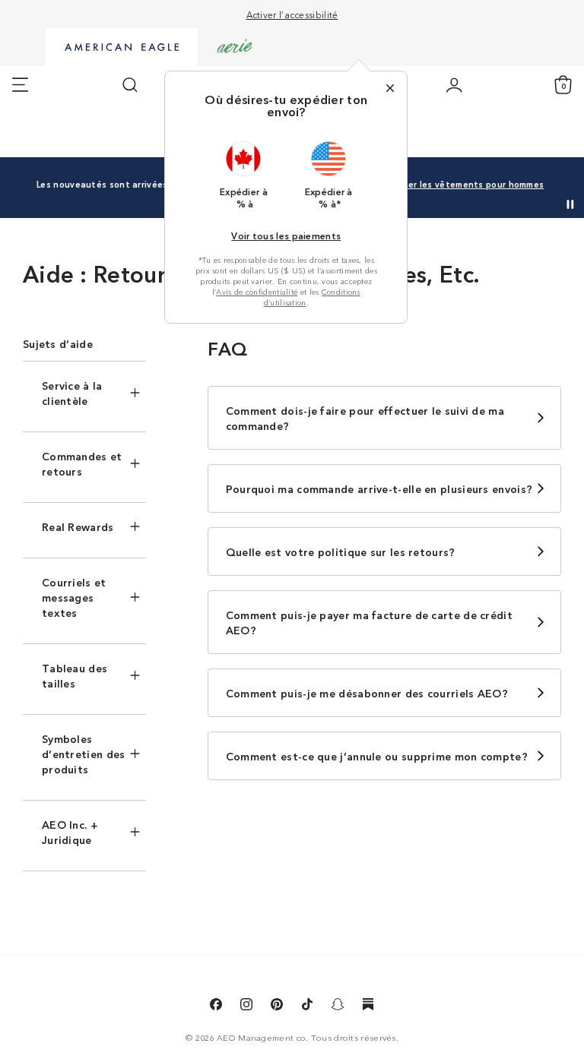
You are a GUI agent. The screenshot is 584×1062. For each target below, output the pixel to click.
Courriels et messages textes (74, 597)
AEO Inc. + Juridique (70, 832)
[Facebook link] (216, 1006)
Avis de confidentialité (256, 291)
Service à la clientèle (72, 393)
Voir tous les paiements (286, 235)
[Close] (390, 88)
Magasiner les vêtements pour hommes (457, 184)
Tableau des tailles (74, 675)
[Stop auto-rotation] (570, 204)
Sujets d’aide (58, 343)
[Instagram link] (246, 1006)
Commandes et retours (82, 463)
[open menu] (20, 85)
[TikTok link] (307, 1006)
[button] (244, 175)
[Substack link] (368, 1006)
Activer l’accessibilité (292, 14)
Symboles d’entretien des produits (83, 753)
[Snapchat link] (338, 1006)
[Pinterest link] (277, 1006)
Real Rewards (78, 526)
